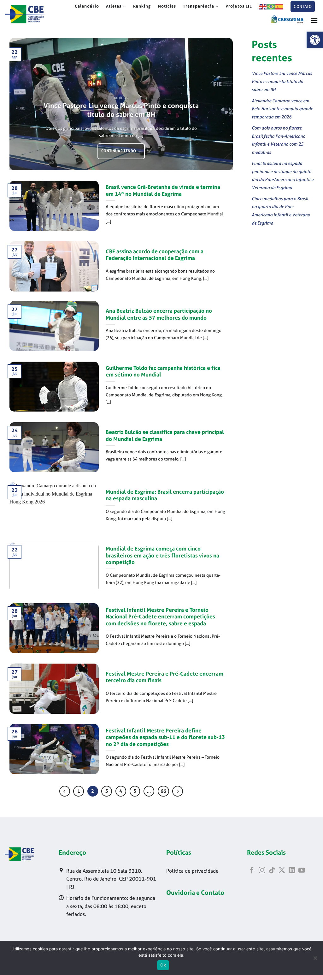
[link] (315, 40)
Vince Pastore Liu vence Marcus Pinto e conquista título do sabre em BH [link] (121, 110)
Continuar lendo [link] (121, 150)
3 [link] (106, 791)
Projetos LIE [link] (239, 6)
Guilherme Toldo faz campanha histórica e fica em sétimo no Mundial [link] (163, 371)
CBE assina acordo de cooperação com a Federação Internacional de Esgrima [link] (154, 255)
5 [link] (134, 791)
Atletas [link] (114, 6)
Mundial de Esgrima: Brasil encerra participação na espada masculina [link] (165, 495)
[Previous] (21, 104)
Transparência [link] (198, 6)
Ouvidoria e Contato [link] (195, 892)
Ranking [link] (142, 6)
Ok (163, 964)
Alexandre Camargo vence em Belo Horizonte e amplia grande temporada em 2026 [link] (282, 109)
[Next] (220, 104)
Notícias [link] (167, 6)
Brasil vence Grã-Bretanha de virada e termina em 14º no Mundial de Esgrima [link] (163, 190)
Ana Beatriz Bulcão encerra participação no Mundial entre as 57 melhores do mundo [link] (159, 314)
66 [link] (163, 791)
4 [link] (120, 791)
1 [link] (78, 791)
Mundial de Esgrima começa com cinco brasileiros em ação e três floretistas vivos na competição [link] (162, 555)
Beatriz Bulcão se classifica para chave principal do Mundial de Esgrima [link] (165, 435)
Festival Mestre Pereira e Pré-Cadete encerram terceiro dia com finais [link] (164, 677)
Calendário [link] (87, 6)
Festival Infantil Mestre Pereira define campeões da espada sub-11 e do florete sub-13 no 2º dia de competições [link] (165, 737)
